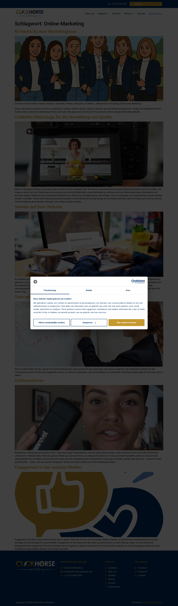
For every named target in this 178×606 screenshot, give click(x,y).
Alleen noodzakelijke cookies (51, 322)
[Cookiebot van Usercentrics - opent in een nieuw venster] (133, 282)
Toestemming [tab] (50, 290)
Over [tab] (128, 290)
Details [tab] (89, 290)
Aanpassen (87, 322)
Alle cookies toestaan (126, 322)
